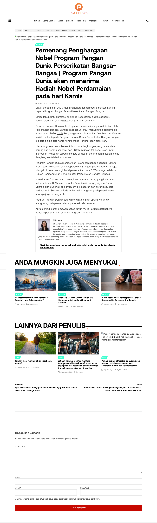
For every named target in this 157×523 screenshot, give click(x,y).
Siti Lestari (55, 103)
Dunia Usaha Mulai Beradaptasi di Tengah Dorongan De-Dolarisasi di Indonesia (121, 298)
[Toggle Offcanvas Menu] (9, 21)
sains (17, 357)
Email (18, 488)
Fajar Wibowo (33, 304)
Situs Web (84, 488)
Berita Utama (49, 21)
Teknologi (81, 21)
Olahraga (93, 21)
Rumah (36, 21)
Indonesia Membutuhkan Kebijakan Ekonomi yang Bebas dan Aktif (31, 298)
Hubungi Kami (117, 21)
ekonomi (70, 21)
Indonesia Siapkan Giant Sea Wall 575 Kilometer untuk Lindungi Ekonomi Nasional (75, 300)
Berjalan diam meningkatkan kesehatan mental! (33, 362)
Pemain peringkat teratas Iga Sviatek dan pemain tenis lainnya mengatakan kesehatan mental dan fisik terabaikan (120, 363)
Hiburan (104, 21)
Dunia (60, 21)
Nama (18, 477)
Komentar (20, 446)
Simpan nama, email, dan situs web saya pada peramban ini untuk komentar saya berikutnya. (59, 499)
